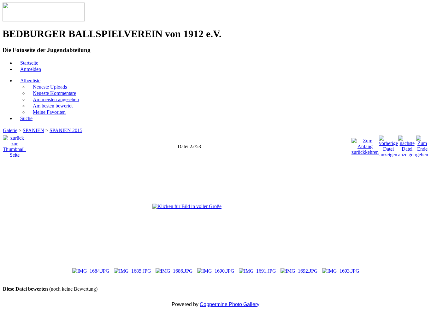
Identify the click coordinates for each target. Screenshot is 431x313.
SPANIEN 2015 (66, 130)
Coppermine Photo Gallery (229, 304)
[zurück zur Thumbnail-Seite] (14, 145)
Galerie (10, 130)
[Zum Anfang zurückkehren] (365, 145)
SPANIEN (33, 130)
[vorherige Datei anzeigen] (388, 145)
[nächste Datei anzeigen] (407, 145)
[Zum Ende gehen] (422, 145)
